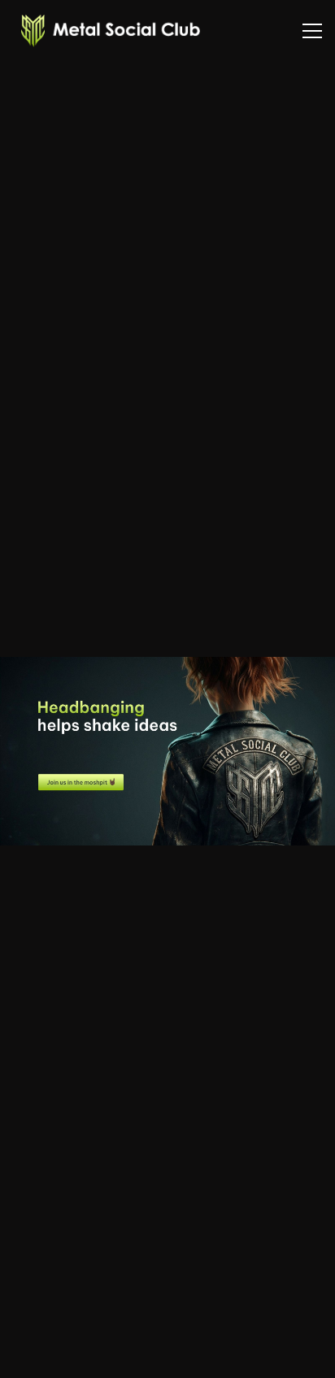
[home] (106, 31)
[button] (312, 31)
